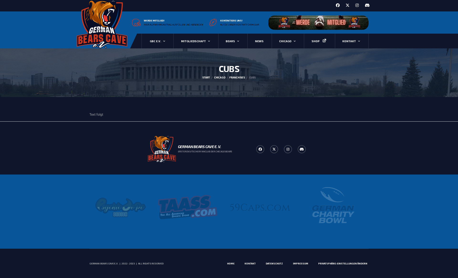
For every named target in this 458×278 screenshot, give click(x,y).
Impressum (300, 263)
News (259, 41)
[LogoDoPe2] (120, 207)
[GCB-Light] (332, 207)
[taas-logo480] (188, 207)
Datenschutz (274, 263)
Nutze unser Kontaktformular (239, 24)
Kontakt (349, 41)
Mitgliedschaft (193, 41)
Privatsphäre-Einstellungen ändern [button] (342, 263)
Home (230, 263)
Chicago (285, 41)
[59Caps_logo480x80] (260, 207)
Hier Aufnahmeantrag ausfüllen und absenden (173, 24)
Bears (230, 41)
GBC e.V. (155, 41)
